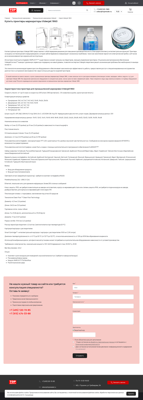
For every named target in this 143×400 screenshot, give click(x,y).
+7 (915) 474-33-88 (20, 313)
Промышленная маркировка (21, 18)
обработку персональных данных (102, 342)
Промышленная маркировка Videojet (44, 18)
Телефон (75, 293)
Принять (131, 394)
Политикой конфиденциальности (87, 344)
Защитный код (76, 327)
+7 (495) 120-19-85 (20, 310)
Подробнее (29, 395)
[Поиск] (87, 10)
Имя (74, 283)
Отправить (80, 356)
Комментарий (76, 311)
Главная (7, 18)
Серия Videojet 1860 (65, 18)
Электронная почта (78, 302)
